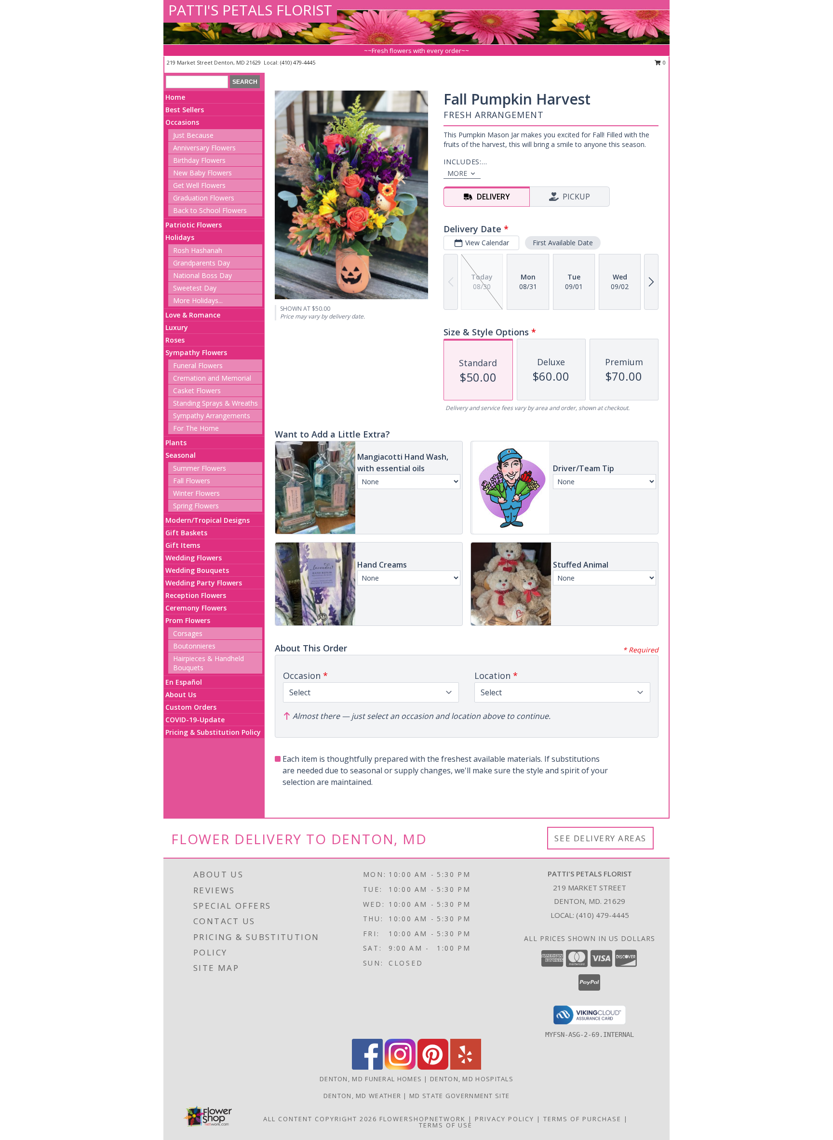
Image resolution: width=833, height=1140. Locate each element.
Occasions (182, 122)
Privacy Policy (504, 1118)
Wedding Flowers (193, 557)
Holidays (179, 237)
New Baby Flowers (202, 172)
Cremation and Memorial (212, 378)
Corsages (187, 633)
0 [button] (663, 62)
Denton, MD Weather (362, 1095)
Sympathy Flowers (196, 352)
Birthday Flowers (199, 160)
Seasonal (180, 455)
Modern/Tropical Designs (207, 520)
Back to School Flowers (210, 210)
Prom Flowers (187, 620)
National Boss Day (202, 275)
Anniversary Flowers (204, 147)
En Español (183, 682)
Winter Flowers (196, 493)
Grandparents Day (201, 262)
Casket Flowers (197, 390)
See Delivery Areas (600, 838)
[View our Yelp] (465, 1067)
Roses (175, 340)
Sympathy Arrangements (211, 415)
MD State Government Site (459, 1095)
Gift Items (182, 545)
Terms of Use (445, 1125)
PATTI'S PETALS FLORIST (250, 10)
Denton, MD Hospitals (471, 1078)
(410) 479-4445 (297, 62)
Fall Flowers (191, 480)
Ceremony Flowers (196, 607)
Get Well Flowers (199, 185)
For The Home (196, 428)
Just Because (193, 135)
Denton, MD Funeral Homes (371, 1078)
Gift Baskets (186, 532)
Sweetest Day (194, 287)
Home (175, 97)
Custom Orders (190, 707)
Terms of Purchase (582, 1118)
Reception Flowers (195, 595)
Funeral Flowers (198, 365)
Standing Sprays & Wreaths (215, 403)
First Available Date (563, 242)
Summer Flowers (199, 468)
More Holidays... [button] (198, 300)
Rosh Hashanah (197, 250)
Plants (176, 442)
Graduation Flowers (203, 197)
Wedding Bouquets (197, 570)
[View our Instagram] (400, 1067)
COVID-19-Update (195, 719)
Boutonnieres (194, 645)
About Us (180, 694)
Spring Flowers (196, 505)
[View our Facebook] (367, 1067)
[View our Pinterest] (432, 1067)
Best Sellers (184, 109)
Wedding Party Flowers (203, 582)
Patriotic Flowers (193, 224)
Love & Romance (192, 314)
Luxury (176, 327)
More (457, 173)
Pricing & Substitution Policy (213, 732)
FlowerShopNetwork (422, 1118)
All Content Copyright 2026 (320, 1118)
